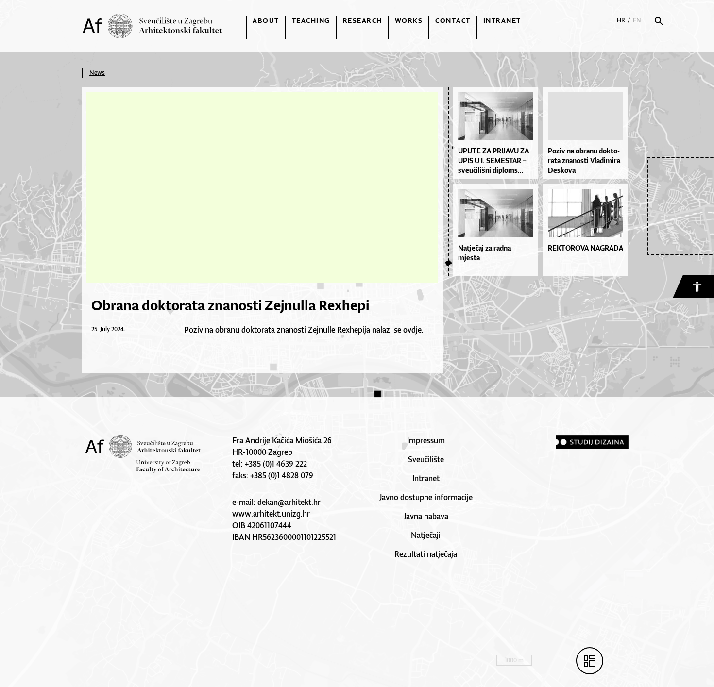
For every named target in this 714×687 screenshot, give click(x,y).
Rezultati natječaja (425, 554)
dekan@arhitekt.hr (289, 502)
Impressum (426, 440)
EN (637, 20)
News (97, 72)
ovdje (411, 329)
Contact (453, 20)
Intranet (502, 20)
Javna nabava (426, 516)
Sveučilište (426, 459)
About (266, 20)
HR (621, 20)
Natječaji (426, 535)
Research (362, 20)
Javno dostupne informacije (426, 497)
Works (409, 20)
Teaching (311, 20)
